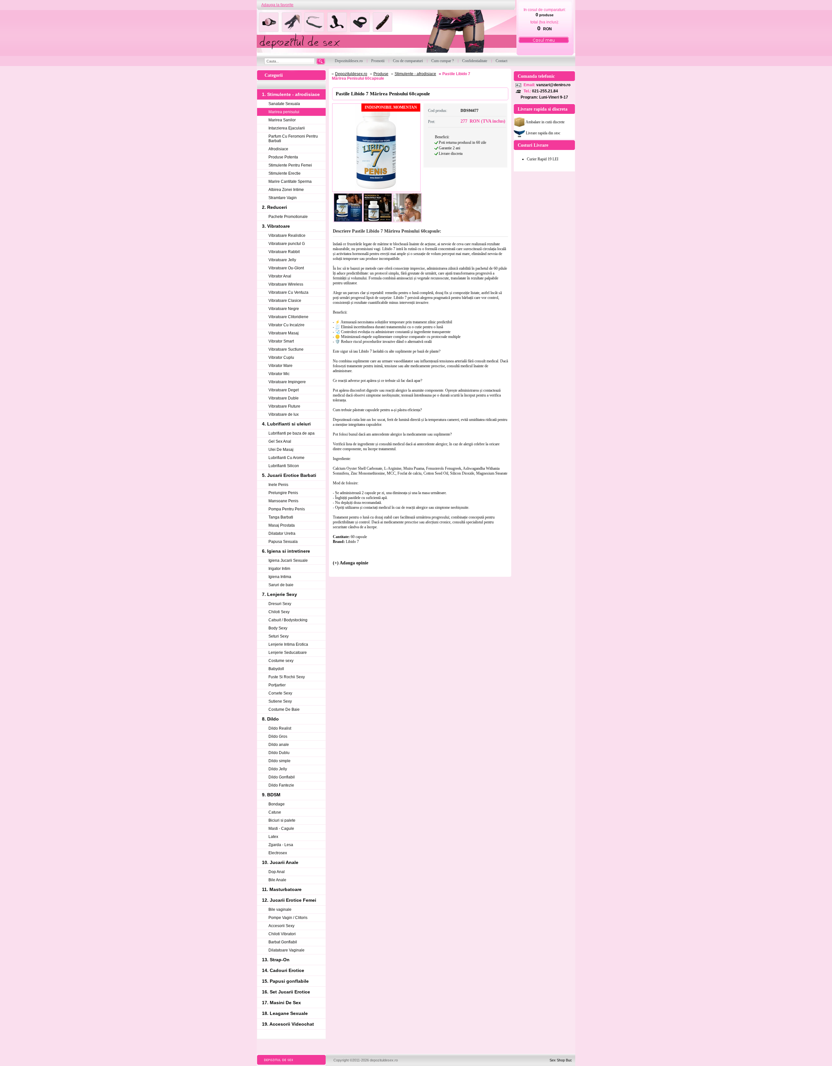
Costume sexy (280, 660)
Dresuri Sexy (279, 603)
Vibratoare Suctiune (286, 349)
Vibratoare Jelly (282, 260)
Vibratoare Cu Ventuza (288, 292)
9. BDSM (271, 794)
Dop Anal (276, 872)
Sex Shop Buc (561, 1060)
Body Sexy (277, 628)
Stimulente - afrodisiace (415, 74)
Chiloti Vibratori (282, 934)
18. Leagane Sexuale (285, 1013)
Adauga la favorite (277, 5)
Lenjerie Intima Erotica (288, 644)
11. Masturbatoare (282, 889)
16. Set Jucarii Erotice (286, 991)
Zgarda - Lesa (280, 845)
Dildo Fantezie (281, 785)
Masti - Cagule (281, 828)
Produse (380, 74)
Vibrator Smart (281, 341)
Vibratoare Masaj (283, 333)
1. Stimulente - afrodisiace (291, 94)
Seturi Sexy (278, 636)
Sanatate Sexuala (284, 103)
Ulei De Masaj (280, 449)
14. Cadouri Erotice (283, 970)
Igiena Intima (279, 576)
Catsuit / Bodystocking (287, 620)
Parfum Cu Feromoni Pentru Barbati (293, 138)
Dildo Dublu (279, 752)
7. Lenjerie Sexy (279, 594)
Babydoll (276, 669)
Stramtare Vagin (282, 198)
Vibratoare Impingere (287, 382)
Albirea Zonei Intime (286, 189)
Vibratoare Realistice (287, 235)
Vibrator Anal (279, 276)
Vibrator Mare (280, 365)
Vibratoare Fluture (284, 406)
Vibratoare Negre (283, 308)
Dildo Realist (279, 728)
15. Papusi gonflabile (285, 981)
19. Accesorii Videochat (288, 1024)
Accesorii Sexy (281, 926)
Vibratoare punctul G (286, 243)
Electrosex (277, 853)
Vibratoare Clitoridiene (288, 317)
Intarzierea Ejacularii (286, 128)
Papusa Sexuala (283, 541)
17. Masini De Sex (281, 1002)
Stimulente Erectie (284, 173)
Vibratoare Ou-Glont (286, 268)
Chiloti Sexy (279, 612)
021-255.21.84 (545, 91)
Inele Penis (278, 484)
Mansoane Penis (283, 501)
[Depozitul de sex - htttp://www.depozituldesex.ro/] (386, 33)
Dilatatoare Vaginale (286, 950)
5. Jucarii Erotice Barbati (289, 475)
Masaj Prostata (281, 525)
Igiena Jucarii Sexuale (288, 560)
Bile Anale (277, 880)
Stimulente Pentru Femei (290, 165)
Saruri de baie (280, 585)
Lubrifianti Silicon (283, 466)
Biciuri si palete (281, 820)
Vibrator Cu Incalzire (286, 325)
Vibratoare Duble (283, 398)
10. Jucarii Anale (280, 862)
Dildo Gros (277, 736)
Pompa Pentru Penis (286, 509)
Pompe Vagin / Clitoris (287, 917)
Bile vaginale (280, 909)
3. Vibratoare (276, 226)
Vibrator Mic (279, 373)
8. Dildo (270, 719)
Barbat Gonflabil (282, 942)
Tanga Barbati (280, 517)
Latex (273, 836)
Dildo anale (278, 744)
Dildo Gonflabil (281, 777)
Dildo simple (279, 761)
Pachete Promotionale (288, 216)
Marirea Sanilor (282, 120)
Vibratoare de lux (283, 414)
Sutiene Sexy (280, 701)
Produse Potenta (283, 157)
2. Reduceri (274, 207)
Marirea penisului (283, 112)
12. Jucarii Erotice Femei (289, 900)
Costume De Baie (284, 709)
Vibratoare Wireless (285, 284)
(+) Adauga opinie (350, 562)
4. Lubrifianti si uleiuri (286, 423)
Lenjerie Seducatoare (287, 652)
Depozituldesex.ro (351, 74)
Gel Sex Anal (279, 441)
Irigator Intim (279, 568)
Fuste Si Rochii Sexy (286, 677)
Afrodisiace (278, 149)
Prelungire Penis (283, 493)
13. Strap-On (276, 959)
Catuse (274, 812)
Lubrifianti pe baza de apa (291, 433)
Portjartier (277, 685)
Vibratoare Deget (283, 390)
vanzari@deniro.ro (553, 85)
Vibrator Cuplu (281, 357)
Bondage (276, 804)
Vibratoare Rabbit (284, 252)
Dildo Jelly (277, 769)
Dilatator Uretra (281, 533)
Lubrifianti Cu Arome (286, 457)
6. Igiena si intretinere (286, 551)
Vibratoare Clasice (284, 300)
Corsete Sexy (280, 693)
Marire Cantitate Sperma (290, 181)
